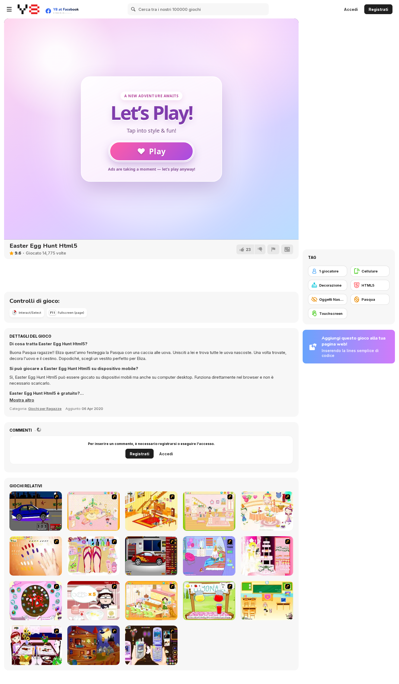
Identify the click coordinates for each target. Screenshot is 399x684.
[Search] (134, 9)
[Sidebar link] (9, 9)
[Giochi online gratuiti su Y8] (28, 9)
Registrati (378, 9)
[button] (22, 400)
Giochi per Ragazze (45, 408)
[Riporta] (273, 249)
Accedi (351, 9)
